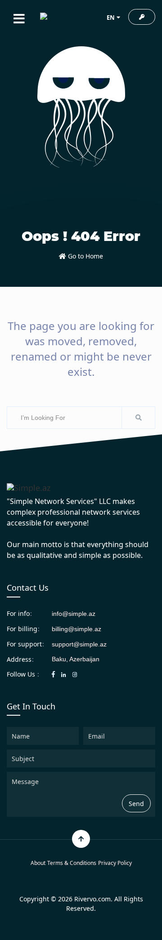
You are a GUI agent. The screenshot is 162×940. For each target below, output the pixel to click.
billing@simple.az (76, 629)
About (38, 863)
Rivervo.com (92, 899)
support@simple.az (79, 644)
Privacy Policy (115, 863)
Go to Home (84, 256)
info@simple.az (73, 613)
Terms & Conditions (71, 863)
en (111, 17)
